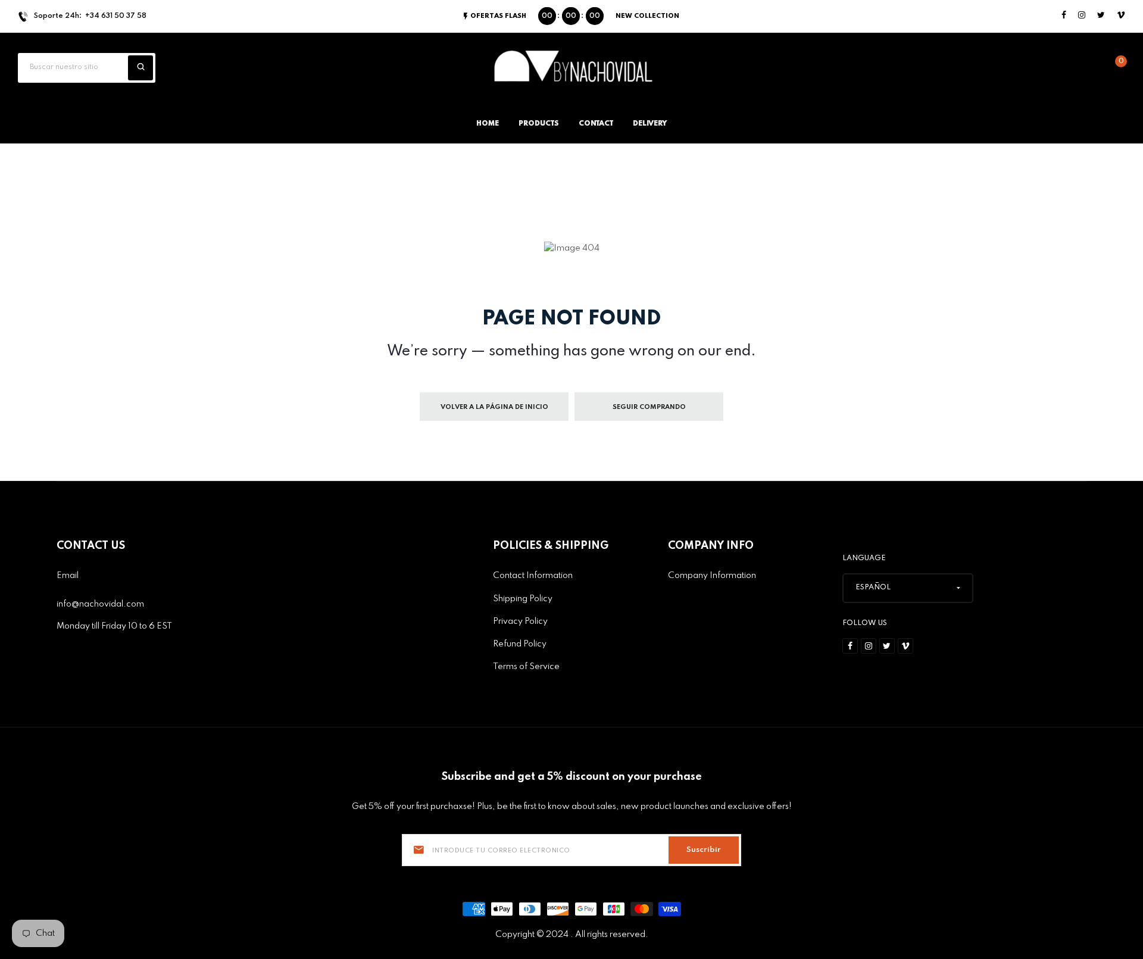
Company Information (712, 575)
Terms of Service (526, 667)
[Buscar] (140, 67)
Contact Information (533, 575)
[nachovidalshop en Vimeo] (1121, 16)
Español (873, 587)
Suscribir (703, 850)
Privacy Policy (520, 621)
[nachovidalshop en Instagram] (1081, 16)
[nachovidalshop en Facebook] (1063, 16)
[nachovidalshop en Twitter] (1101, 16)
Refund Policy (519, 644)
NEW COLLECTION (647, 16)
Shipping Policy (522, 599)
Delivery (650, 123)
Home (487, 123)
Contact (596, 123)
